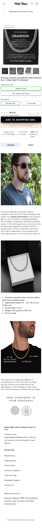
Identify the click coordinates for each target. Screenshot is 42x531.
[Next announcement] (38, 11)
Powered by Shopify (28, 520)
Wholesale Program (12, 480)
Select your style (7, 85)
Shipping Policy (10, 461)
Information (10, 145)
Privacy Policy (9, 465)
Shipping (30, 145)
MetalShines (17, 520)
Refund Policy (9, 456)
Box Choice (5, 99)
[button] (4, 3)
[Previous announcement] (4, 11)
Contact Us (8, 485)
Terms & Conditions (12, 470)
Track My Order (10, 475)
